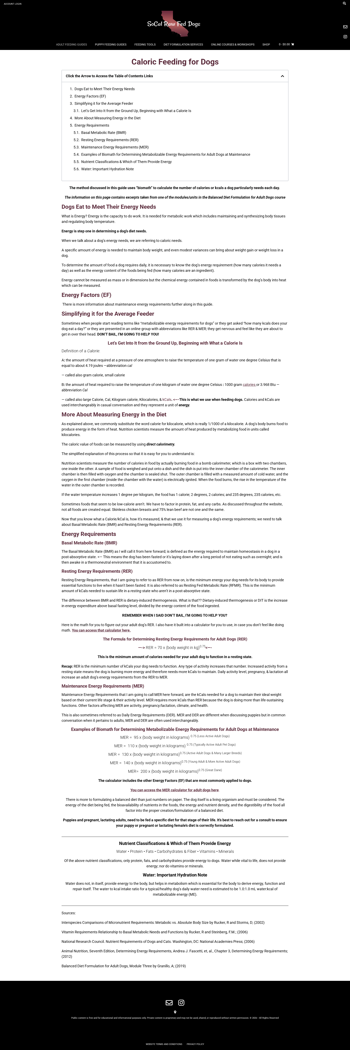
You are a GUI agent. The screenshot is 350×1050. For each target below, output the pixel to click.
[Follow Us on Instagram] (181, 1002)
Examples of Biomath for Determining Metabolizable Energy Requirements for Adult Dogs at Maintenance (165, 154)
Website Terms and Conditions (164, 1044)
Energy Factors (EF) (90, 96)
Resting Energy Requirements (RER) (110, 140)
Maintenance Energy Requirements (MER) (115, 147)
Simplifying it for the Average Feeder (104, 103)
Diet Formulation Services (183, 44)
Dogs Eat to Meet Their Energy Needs (105, 89)
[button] (282, 76)
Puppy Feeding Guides (110, 44)
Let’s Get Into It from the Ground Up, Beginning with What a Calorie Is (136, 111)
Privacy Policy (195, 1044)
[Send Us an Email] (169, 1002)
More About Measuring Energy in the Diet (108, 118)
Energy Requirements (92, 125)
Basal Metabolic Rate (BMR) (103, 132)
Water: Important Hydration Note (107, 169)
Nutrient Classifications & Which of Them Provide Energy (126, 162)
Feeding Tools (145, 44)
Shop (266, 44)
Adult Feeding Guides (71, 44)
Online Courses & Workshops (232, 44)
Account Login (12, 4)
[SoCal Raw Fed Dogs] (175, 23)
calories (249, 384)
